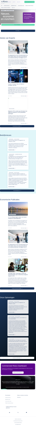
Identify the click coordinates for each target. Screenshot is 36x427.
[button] (2, 5)
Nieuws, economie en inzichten (22, 395)
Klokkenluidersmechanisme (18, 422)
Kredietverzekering (7, 397)
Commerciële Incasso (8, 401)
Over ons (18, 397)
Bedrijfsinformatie (7, 399)
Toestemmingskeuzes (18, 424)
